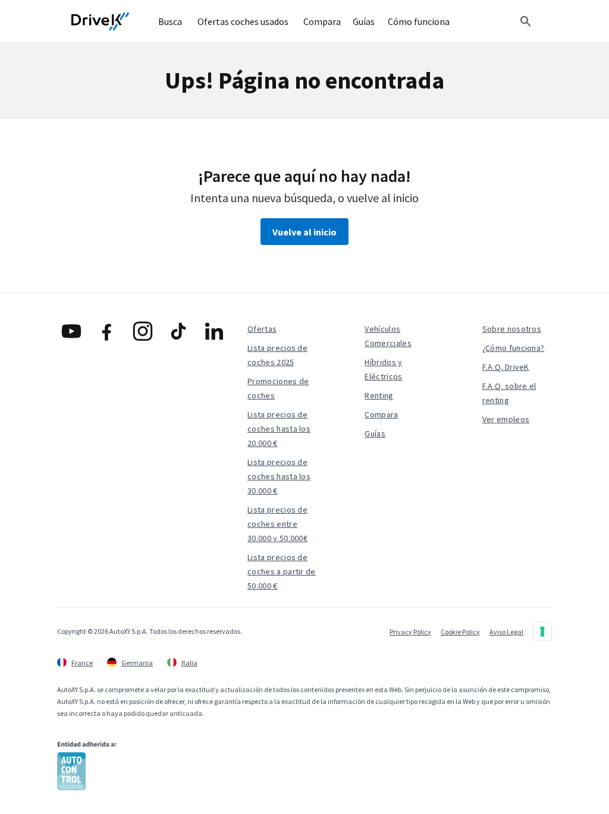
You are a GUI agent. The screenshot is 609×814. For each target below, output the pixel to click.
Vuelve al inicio (304, 232)
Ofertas (262, 328)
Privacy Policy (410, 631)
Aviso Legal (506, 631)
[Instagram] (142, 331)
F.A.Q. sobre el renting (509, 393)
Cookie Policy (460, 631)
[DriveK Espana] (100, 21)
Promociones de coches (278, 388)
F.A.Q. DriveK (505, 367)
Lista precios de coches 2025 (277, 354)
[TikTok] (178, 331)
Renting (379, 395)
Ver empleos (506, 419)
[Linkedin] (214, 331)
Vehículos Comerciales (388, 335)
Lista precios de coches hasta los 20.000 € (278, 428)
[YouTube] (71, 331)
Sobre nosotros (511, 328)
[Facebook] (107, 331)
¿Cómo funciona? (513, 347)
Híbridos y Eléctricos (383, 369)
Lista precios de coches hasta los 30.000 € (278, 476)
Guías (375, 433)
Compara (381, 414)
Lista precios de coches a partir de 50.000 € (281, 571)
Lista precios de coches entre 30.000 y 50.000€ (277, 523)
